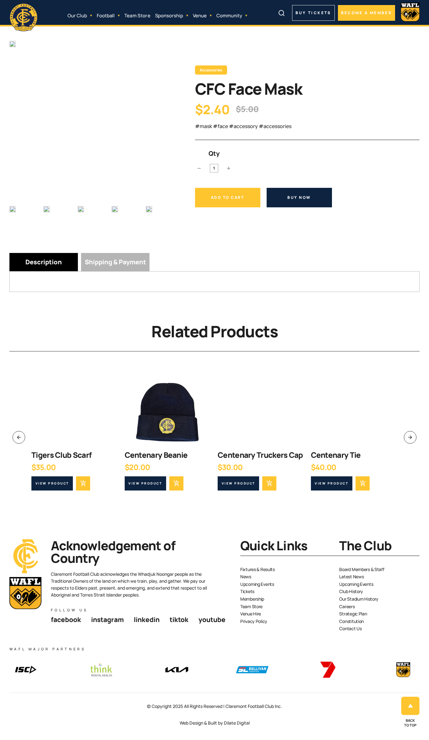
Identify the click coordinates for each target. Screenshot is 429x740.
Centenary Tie (336, 455)
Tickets (247, 591)
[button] (23, 219)
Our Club (77, 15)
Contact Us (350, 628)
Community (229, 15)
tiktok (179, 619)
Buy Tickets (313, 12)
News (245, 577)
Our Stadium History (358, 599)
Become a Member (366, 12)
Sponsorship (169, 15)
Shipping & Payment (115, 262)
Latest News (351, 577)
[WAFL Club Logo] (23, 18)
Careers (347, 606)
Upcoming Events (257, 584)
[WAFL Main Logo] (410, 12)
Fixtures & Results (257, 569)
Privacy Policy (253, 621)
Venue (200, 15)
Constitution (351, 621)
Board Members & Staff (361, 569)
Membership (252, 599)
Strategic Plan (353, 614)
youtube (211, 619)
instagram (107, 619)
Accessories (211, 70)
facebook (66, 619)
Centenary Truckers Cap (260, 455)
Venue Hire (250, 614)
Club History (351, 591)
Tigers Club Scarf (61, 455)
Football (106, 15)
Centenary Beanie (156, 455)
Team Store (137, 15)
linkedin (147, 619)
